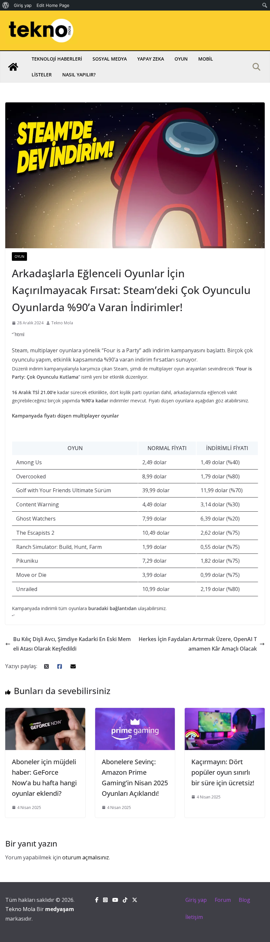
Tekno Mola (62, 323)
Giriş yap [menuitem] (23, 5)
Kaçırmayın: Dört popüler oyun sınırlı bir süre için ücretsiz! (222, 772)
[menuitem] (6, 5)
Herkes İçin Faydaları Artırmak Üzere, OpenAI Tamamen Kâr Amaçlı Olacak (198, 643)
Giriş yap (196, 899)
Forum (223, 899)
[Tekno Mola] (13, 67)
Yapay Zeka (150, 59)
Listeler (42, 74)
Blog (244, 899)
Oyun (181, 59)
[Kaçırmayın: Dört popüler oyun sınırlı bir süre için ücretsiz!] (225, 712)
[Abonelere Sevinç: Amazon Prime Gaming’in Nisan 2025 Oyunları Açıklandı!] (135, 712)
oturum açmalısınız (85, 857)
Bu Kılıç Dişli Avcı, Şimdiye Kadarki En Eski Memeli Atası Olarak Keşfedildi (72, 643)
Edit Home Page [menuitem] (53, 5)
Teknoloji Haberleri (57, 59)
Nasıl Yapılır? (78, 74)
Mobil (205, 59)
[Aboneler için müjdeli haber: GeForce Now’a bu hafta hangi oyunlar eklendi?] (45, 712)
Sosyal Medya (110, 59)
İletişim (194, 917)
